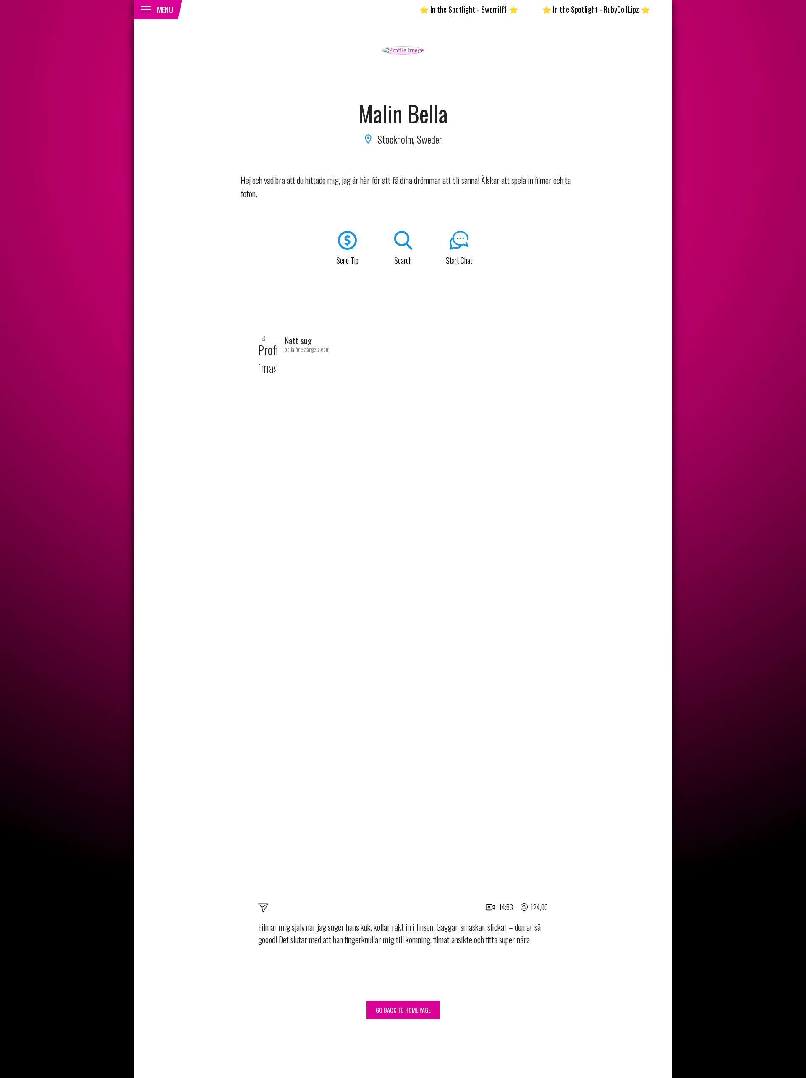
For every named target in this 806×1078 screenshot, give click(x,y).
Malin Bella (403, 113)
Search (403, 260)
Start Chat (459, 260)
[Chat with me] (263, 909)
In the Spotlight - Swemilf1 (442, 9)
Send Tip (347, 260)
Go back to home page (403, 1009)
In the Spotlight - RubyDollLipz (569, 9)
